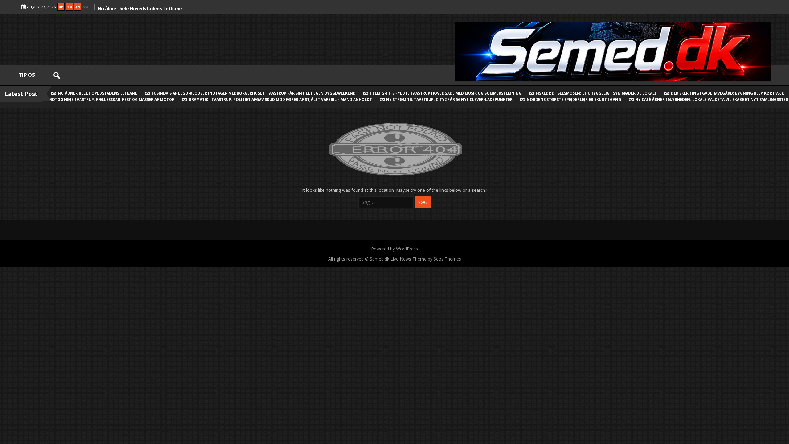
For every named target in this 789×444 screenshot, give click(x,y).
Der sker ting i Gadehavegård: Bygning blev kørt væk (727, 93)
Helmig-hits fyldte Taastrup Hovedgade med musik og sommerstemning (445, 93)
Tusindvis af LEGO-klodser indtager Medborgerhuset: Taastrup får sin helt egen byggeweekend (253, 93)
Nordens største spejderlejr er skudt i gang (574, 99)
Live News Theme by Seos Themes (425, 259)
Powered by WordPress (394, 249)
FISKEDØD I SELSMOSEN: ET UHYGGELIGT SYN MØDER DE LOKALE (596, 93)
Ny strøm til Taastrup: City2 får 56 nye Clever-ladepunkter (449, 99)
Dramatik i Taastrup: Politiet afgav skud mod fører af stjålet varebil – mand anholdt (280, 99)
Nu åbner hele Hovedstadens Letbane (140, 8)
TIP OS (27, 75)
